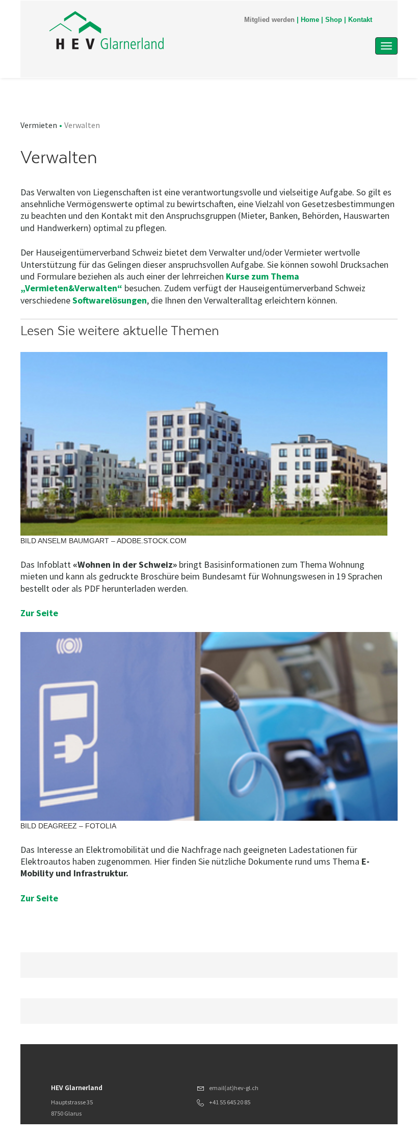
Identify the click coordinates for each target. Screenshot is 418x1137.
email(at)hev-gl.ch (233, 1088)
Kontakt (360, 19)
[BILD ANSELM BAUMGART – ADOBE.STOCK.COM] (203, 443)
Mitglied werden (269, 19)
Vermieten (38, 125)
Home (310, 19)
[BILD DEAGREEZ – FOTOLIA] (209, 725)
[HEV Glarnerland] (157, 32)
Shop (333, 19)
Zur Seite (39, 613)
